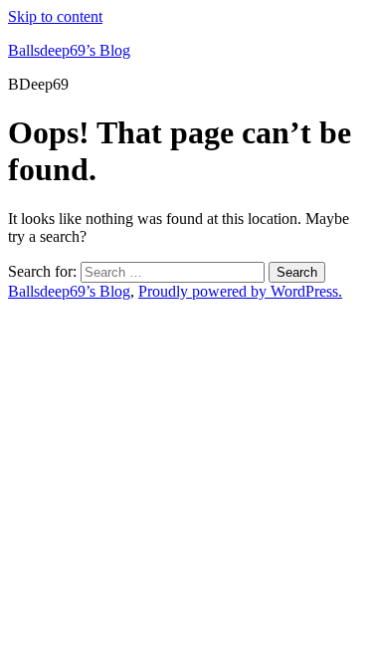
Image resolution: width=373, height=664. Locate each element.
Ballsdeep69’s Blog (69, 50)
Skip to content (55, 16)
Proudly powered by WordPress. (240, 291)
